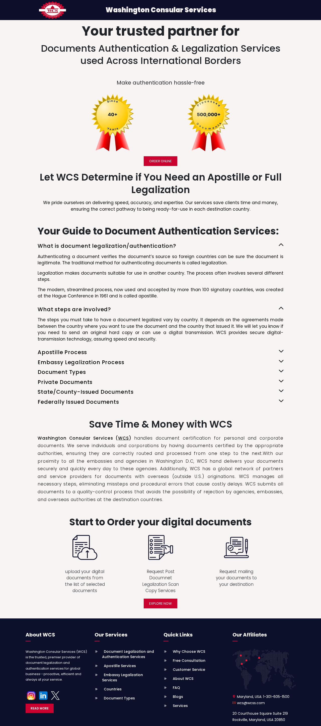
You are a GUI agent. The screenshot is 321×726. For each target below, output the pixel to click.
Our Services (111, 634)
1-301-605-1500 (276, 696)
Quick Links (178, 634)
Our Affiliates (249, 634)
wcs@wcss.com (251, 702)
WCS (123, 438)
